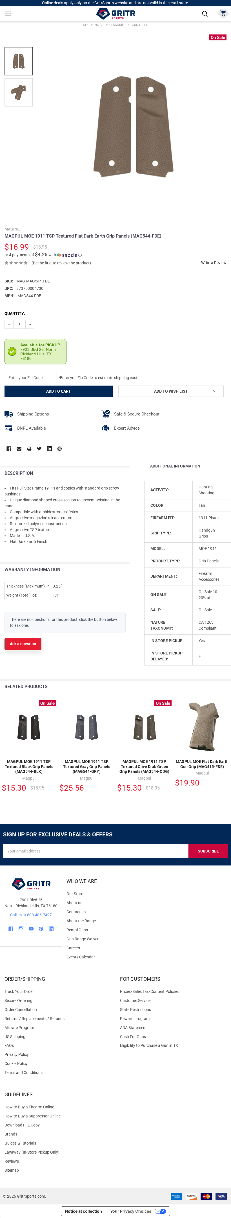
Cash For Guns (133, 1036)
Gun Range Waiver (82, 939)
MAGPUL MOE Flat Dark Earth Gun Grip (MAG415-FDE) (202, 764)
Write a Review (213, 262)
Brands (11, 1134)
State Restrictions (135, 1009)
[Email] (19, 448)
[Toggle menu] (7, 13)
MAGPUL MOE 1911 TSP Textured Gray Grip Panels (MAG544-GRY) (86, 766)
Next (225, 687)
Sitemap (12, 1170)
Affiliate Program (19, 1027)
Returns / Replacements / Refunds (35, 1018)
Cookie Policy (58, 1064)
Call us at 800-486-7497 (31, 915)
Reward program (135, 1018)
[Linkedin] (49, 448)
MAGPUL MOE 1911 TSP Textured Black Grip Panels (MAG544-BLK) (29, 766)
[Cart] (223, 13)
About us (74, 903)
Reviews (12, 1161)
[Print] (29, 448)
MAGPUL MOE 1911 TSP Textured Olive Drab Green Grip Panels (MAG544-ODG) (144, 766)
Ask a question (23, 643)
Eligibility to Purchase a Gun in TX (149, 1045)
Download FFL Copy (22, 1125)
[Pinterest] (59, 448)
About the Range (81, 921)
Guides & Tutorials (20, 1143)
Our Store (74, 893)
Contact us (76, 912)
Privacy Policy (58, 1055)
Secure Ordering (18, 1000)
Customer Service (135, 1000)
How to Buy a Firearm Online (29, 1107)
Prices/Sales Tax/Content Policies (149, 991)
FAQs (9, 1045)
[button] (43, 255)
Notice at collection (83, 1211)
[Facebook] (9, 448)
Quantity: (15, 313)
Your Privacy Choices (130, 1211)
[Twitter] (39, 448)
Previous (213, 687)
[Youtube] (31, 929)
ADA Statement (133, 1027)
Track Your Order (19, 991)
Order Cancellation (21, 1009)
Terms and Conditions (58, 1073)
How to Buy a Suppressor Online (33, 1116)
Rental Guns (77, 930)
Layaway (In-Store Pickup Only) (32, 1152)
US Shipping (15, 1036)
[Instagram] (21, 929)
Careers (73, 948)
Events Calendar (80, 957)
